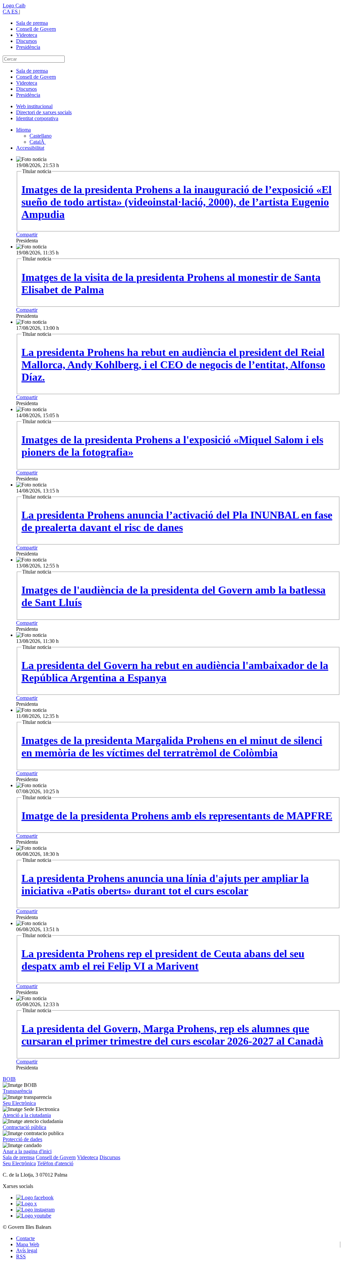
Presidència (28, 47)
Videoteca (26, 35)
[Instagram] (35, 1209)
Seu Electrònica (19, 1103)
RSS (21, 1256)
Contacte (25, 1238)
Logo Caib (14, 5)
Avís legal (26, 1250)
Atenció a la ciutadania (27, 1115)
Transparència (17, 1091)
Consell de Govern (36, 29)
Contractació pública (24, 1127)
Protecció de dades (22, 1139)
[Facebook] (35, 1197)
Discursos (26, 41)
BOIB (9, 1079)
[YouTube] (33, 1215)
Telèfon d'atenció (55, 1163)
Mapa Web (27, 1244)
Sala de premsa (32, 23)
